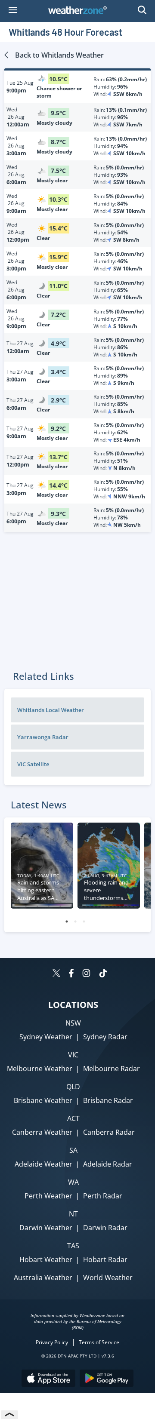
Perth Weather (48, 1196)
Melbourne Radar (111, 1068)
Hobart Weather (45, 1259)
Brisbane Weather (43, 1100)
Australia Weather (43, 1277)
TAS (73, 1245)
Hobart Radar (105, 1259)
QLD (73, 1086)
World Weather (108, 1277)
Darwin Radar (105, 1227)
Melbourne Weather (39, 1068)
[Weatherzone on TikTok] (103, 974)
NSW (73, 1023)
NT (73, 1214)
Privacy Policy (52, 1342)
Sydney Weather (45, 1036)
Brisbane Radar (108, 1100)
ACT (73, 1118)
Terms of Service (99, 1342)
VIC (73, 1055)
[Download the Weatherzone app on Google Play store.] (106, 1379)
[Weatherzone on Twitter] (56, 974)
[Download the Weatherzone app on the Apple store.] (48, 1379)
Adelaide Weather (43, 1164)
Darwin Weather (45, 1227)
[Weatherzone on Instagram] (86, 974)
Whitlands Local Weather (50, 710)
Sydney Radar (105, 1036)
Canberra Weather (42, 1132)
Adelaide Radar (107, 1164)
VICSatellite (33, 764)
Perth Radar (102, 1196)
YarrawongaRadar (42, 737)
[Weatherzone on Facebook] (71, 974)
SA (73, 1150)
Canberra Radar (109, 1132)
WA (73, 1182)
